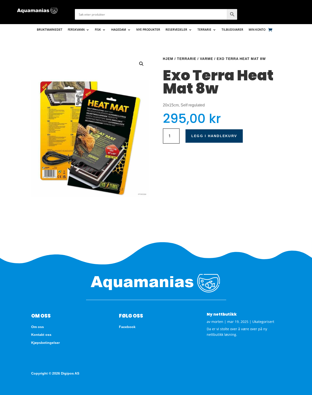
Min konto (257, 30)
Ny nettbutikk (222, 314)
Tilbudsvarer (232, 30)
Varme (206, 59)
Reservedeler (176, 30)
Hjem (168, 59)
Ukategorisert (263, 321)
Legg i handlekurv (214, 136)
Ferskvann (76, 30)
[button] (141, 63)
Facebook (127, 327)
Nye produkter (148, 30)
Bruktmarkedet (49, 30)
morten (217, 321)
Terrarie (204, 30)
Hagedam (118, 30)
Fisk (98, 30)
